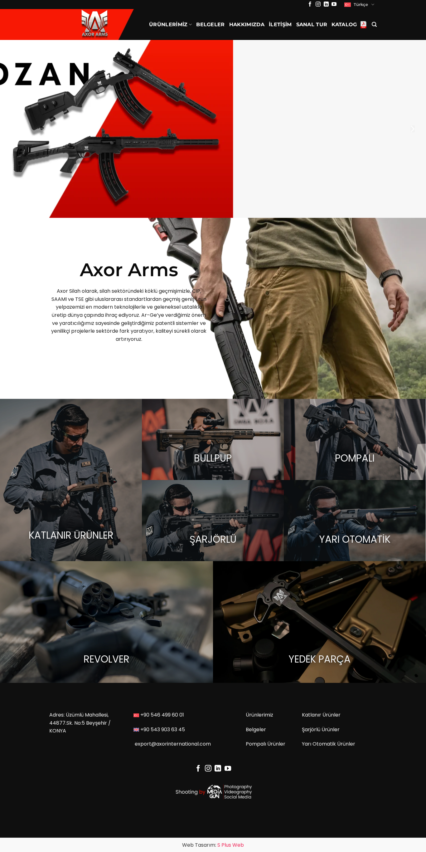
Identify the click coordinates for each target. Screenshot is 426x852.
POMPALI (355, 458)
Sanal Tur (311, 24)
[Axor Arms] (94, 24)
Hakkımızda (246, 24)
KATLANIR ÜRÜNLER (71, 535)
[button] (374, 24)
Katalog (344, 24)
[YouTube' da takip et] (334, 4)
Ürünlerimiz (168, 24)
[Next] (412, 129)
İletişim (280, 24)
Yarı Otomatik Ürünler (328, 743)
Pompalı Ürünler (265, 743)
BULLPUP (213, 458)
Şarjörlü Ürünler (321, 729)
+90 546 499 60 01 (162, 714)
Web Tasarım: (213, 845)
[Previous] (14, 129)
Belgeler (210, 24)
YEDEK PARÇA (319, 659)
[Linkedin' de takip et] (326, 4)
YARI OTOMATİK (354, 539)
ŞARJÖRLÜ (213, 539)
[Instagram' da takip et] (318, 4)
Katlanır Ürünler (321, 714)
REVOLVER (106, 659)
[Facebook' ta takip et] (309, 4)
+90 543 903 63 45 (162, 729)
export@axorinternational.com (173, 743)
